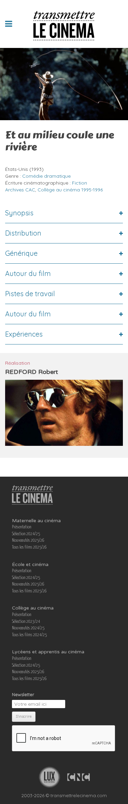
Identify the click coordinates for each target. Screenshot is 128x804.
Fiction (79, 183)
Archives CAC (20, 190)
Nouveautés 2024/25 (28, 628)
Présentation (21, 527)
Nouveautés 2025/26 (28, 540)
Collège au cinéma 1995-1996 (70, 190)
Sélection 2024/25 (26, 534)
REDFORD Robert (31, 372)
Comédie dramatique (46, 176)
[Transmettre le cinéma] (64, 23)
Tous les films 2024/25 (29, 635)
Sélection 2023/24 (26, 621)
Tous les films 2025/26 (29, 547)
